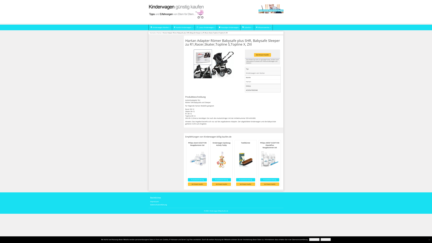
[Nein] (429, 240)
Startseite (153, 33)
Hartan (159, 33)
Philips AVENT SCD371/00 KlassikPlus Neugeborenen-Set (269, 145)
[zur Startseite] (176, 11)
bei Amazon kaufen (262, 55)
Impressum (154, 201)
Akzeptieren (314, 239)
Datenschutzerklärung (158, 205)
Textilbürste (245, 143)
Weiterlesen (326, 239)
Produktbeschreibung (197, 180)
